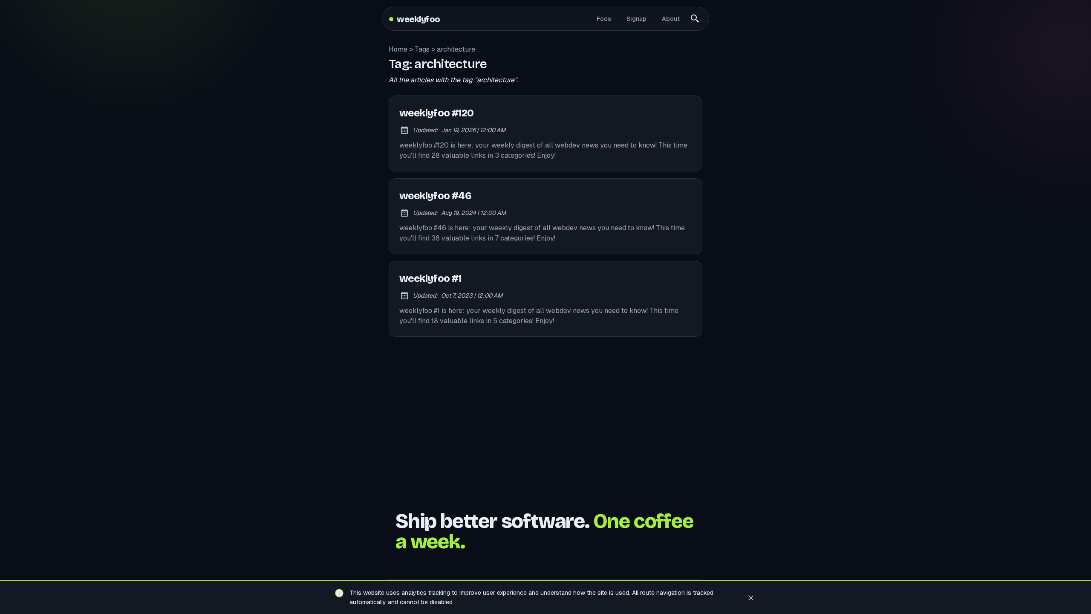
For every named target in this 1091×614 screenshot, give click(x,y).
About (671, 19)
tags (422, 49)
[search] (695, 19)
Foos (604, 19)
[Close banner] (751, 597)
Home (398, 49)
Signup (636, 19)
